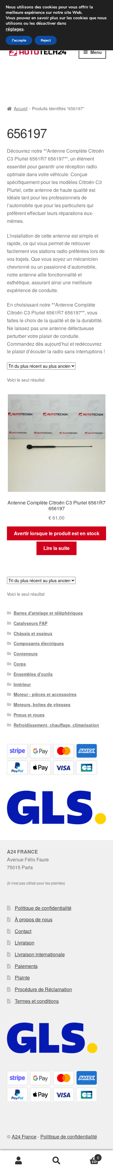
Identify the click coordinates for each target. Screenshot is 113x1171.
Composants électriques (39, 643)
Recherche (56, 1161)
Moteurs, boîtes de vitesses (42, 704)
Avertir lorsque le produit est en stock (56, 533)
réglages (15, 29)
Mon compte (19, 1161)
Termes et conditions (37, 1001)
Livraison (24, 942)
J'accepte (19, 40)
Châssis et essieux (33, 633)
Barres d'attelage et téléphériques (48, 613)
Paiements (26, 966)
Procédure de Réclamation (43, 989)
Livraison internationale (40, 954)
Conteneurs (26, 654)
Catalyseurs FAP (30, 623)
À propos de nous (33, 919)
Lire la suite (56, 548)
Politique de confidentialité (43, 907)
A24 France (24, 1136)
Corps (20, 664)
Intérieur (22, 684)
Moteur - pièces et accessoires (45, 694)
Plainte (22, 977)
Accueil (20, 108)
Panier (87, 1155)
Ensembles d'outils (33, 674)
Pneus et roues (29, 715)
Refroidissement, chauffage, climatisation (56, 725)
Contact (23, 931)
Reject (46, 40)
